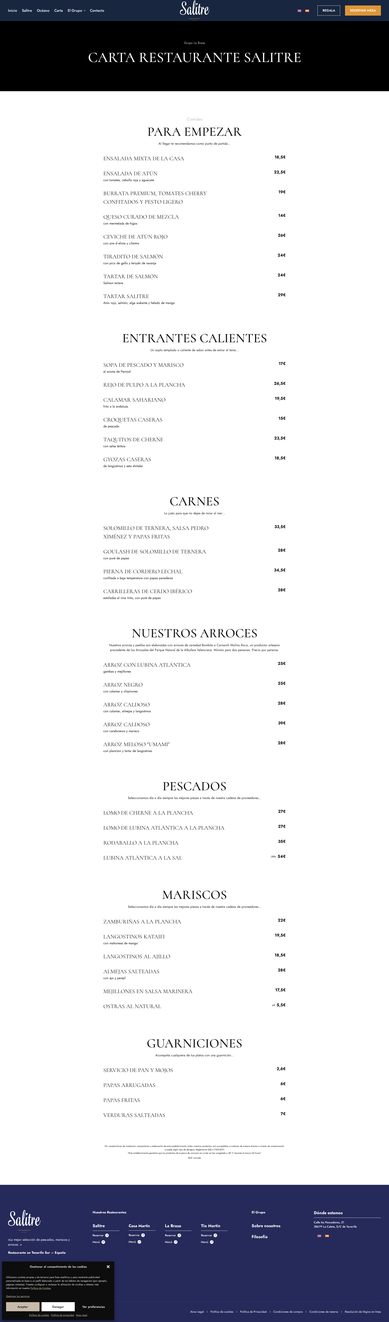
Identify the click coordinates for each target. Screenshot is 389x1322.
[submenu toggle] (84, 11)
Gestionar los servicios (18, 1296)
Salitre (99, 1226)
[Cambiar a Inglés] (299, 10)
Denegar (58, 1307)
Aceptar (22, 1307)
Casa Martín (139, 1226)
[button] (108, 1267)
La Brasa (173, 1226)
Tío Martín (210, 1226)
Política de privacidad (62, 1315)
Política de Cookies (40, 1288)
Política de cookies (39, 1315)
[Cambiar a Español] (307, 10)
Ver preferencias (93, 1307)
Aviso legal (81, 1315)
